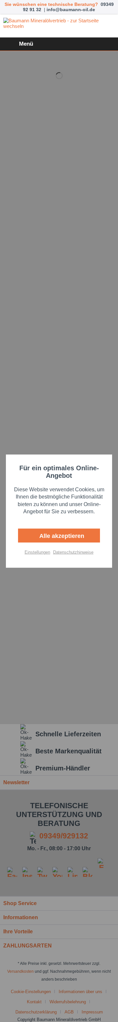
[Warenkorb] (107, 44)
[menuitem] (18, 44)
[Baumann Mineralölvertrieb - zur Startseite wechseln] (59, 26)
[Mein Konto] (91, 44)
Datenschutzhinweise (73, 551)
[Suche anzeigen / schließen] (75, 44)
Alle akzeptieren (61, 535)
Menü (26, 44)
